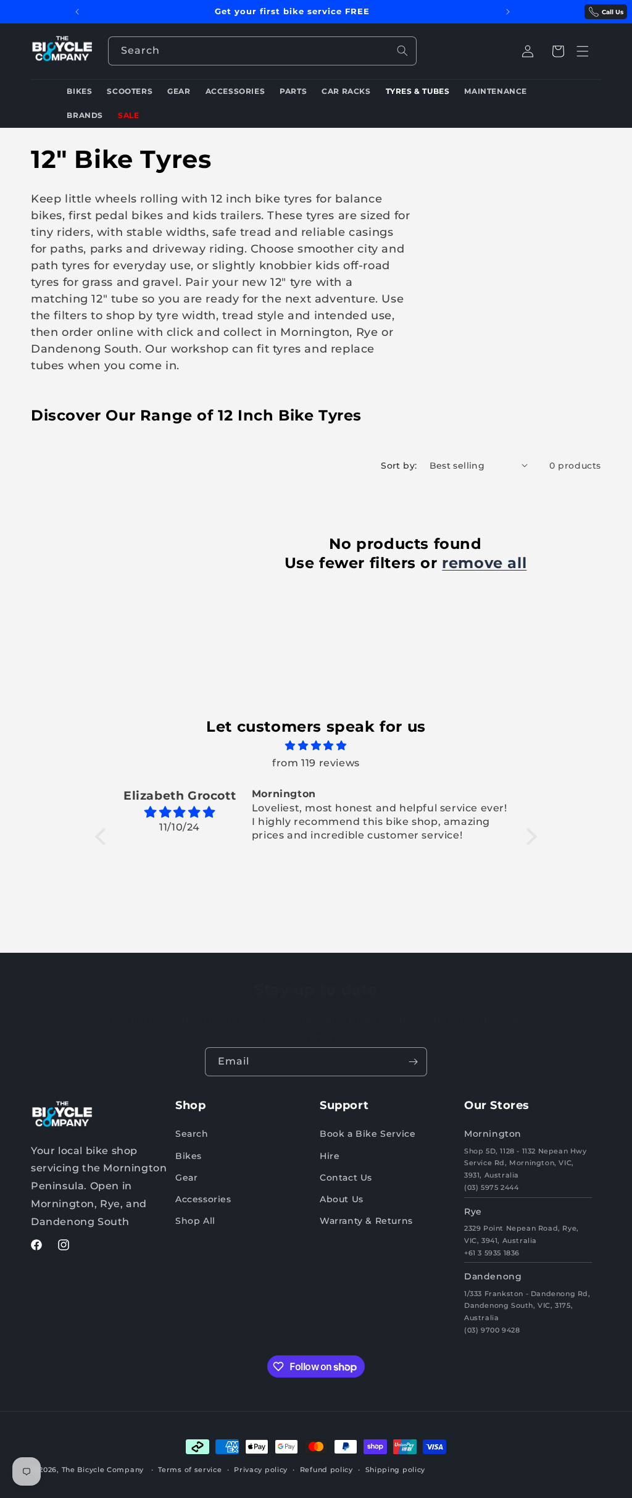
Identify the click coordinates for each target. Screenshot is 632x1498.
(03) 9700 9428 (492, 1330)
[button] (558, 51)
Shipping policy (395, 1469)
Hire (329, 1155)
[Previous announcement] (77, 11)
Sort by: (399, 465)
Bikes (188, 1155)
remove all (484, 563)
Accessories (203, 1199)
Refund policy (326, 1469)
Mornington (493, 1133)
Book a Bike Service (367, 1133)
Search (192, 1133)
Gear (186, 1177)
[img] (316, 746)
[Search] (402, 50)
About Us (342, 1199)
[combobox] (262, 51)
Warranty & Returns (366, 1220)
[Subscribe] (412, 1061)
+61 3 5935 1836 (492, 1253)
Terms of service (190, 1469)
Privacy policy (261, 1469)
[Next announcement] (508, 11)
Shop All (195, 1220)
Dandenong (493, 1276)
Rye (473, 1211)
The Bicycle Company (103, 1469)
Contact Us (346, 1177)
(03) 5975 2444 (491, 1187)
